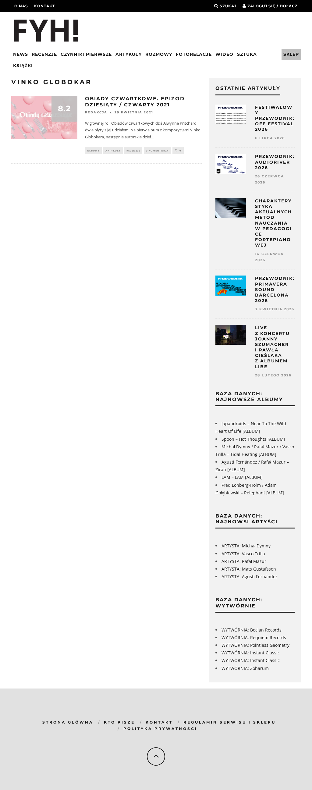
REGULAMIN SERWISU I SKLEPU (229, 722)
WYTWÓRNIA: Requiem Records (254, 637)
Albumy (93, 150)
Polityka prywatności (160, 728)
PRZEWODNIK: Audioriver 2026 (275, 162)
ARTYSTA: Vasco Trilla (243, 554)
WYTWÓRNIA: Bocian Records (252, 630)
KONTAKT (159, 722)
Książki (23, 65)
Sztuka (247, 54)
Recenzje (44, 54)
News (20, 54)
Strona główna (67, 722)
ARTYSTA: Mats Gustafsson (249, 569)
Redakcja (96, 113)
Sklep (291, 54)
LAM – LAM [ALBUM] (242, 477)
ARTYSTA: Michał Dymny (246, 546)
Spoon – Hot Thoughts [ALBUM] (253, 439)
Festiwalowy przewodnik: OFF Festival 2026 (275, 118)
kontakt (44, 6)
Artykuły (128, 54)
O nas (21, 6)
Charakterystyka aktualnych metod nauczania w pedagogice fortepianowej (273, 223)
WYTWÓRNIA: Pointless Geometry (255, 645)
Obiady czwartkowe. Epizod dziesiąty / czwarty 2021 (135, 102)
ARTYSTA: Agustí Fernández (250, 576)
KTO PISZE (119, 722)
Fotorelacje (194, 54)
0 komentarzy (157, 150)
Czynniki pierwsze (86, 54)
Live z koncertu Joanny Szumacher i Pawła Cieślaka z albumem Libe (272, 347)
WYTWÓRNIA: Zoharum (245, 668)
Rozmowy (158, 54)
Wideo (224, 54)
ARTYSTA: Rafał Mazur (244, 561)
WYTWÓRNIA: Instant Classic (251, 653)
